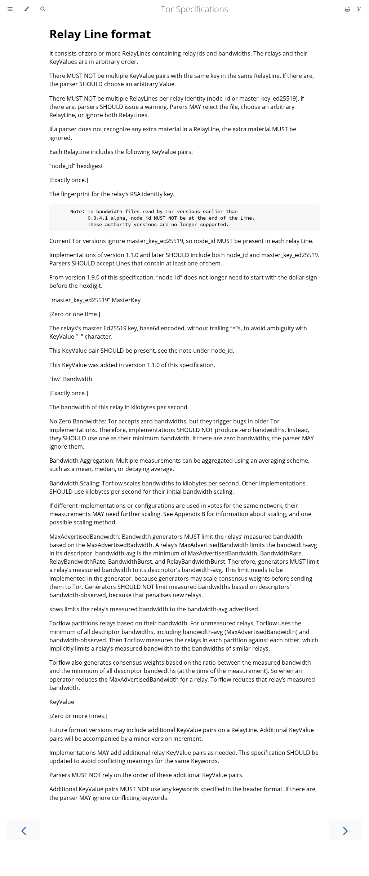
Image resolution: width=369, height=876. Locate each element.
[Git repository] (359, 9)
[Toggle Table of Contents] (10, 9)
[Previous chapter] (23, 830)
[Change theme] (26, 9)
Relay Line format (100, 33)
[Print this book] (348, 9)
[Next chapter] (345, 830)
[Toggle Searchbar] (42, 9)
